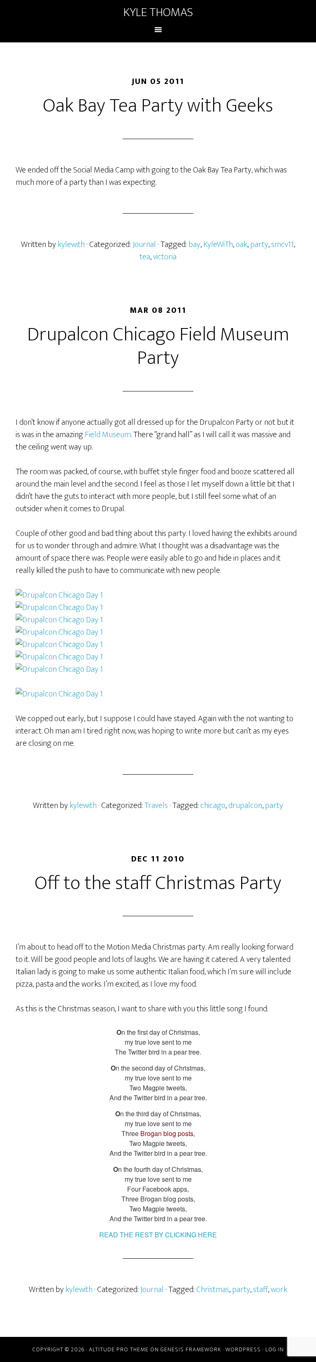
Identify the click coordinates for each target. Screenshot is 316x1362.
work (279, 1290)
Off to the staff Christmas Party (158, 883)
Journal (144, 244)
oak (241, 244)
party (259, 244)
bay (194, 244)
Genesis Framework (190, 1349)
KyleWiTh (218, 244)
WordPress (243, 1349)
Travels (156, 806)
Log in (274, 1349)
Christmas (212, 1290)
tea (144, 257)
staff (260, 1290)
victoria (165, 257)
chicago (212, 806)
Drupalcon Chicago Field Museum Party (158, 346)
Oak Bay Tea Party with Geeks (158, 105)
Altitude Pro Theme (119, 1349)
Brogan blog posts (166, 1133)
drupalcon (245, 806)
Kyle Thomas (158, 12)
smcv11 (282, 244)
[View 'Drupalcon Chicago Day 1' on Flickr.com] (158, 595)
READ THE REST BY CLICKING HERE (158, 1234)
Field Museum (108, 435)
